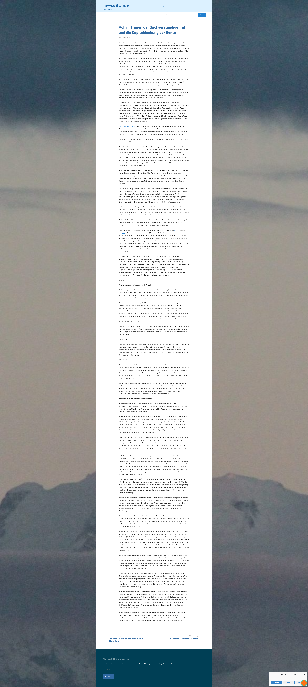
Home (159, 7)
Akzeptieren (276, 682)
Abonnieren (108, 676)
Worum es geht (167, 7)
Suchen (202, 15)
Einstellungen (300, 682)
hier (175, 230)
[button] (305, 674)
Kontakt (184, 7)
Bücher (177, 7)
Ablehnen (288, 682)
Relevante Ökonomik (116, 6)
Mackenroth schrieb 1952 (127, 126)
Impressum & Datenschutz (196, 7)
